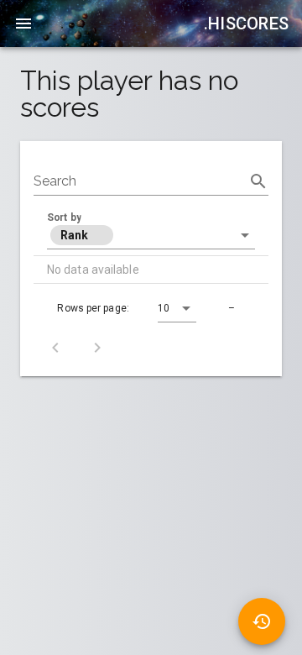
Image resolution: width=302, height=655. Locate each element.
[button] (151, 235)
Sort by (64, 217)
